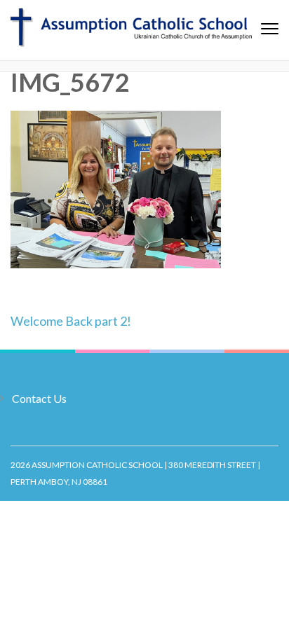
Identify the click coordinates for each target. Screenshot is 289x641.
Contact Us (39, 398)
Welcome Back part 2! (71, 321)
